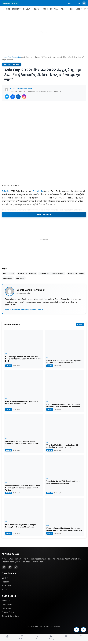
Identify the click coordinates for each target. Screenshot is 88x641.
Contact (78, 3)
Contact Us (7, 604)
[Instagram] (16, 567)
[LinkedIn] (10, 567)
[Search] (84, 3)
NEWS (71, 9)
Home (4, 57)
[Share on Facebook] (12, 96)
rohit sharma (7, 278)
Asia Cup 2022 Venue (76, 273)
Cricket (5, 578)
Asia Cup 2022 (8, 273)
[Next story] (83, 629)
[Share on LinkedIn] (18, 96)
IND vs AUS (27, 9)
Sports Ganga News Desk (21, 88)
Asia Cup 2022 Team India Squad (52, 273)
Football (5, 582)
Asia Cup (6, 191)
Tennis (4, 589)
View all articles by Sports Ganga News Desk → (24, 309)
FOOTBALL (54, 9)
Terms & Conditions (10, 616)
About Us (6, 600)
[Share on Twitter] (7, 96)
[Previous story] (76, 629)
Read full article (44, 214)
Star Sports (20, 278)
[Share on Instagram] (24, 96)
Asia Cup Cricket (14, 57)
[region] (44, 32)
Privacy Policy (8, 612)
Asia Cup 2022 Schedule (27, 273)
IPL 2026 (37, 9)
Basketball (6, 585)
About (70, 3)
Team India (38, 191)
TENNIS (64, 9)
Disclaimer (6, 608)
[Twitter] (4, 567)
